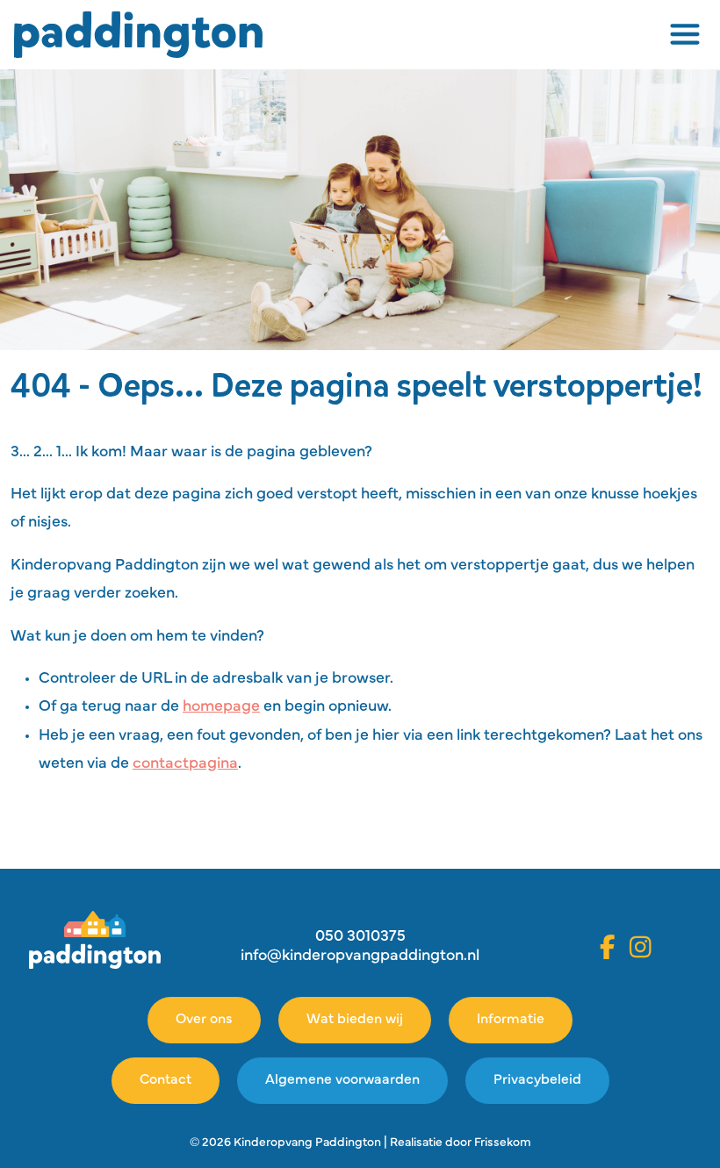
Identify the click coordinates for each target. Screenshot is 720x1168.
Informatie (510, 1020)
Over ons (204, 1020)
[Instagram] (641, 947)
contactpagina (185, 764)
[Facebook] (608, 947)
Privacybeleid (537, 1080)
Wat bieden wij (354, 1020)
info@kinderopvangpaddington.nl (360, 956)
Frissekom (502, 1143)
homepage (221, 707)
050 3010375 (360, 937)
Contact (165, 1080)
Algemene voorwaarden (342, 1080)
